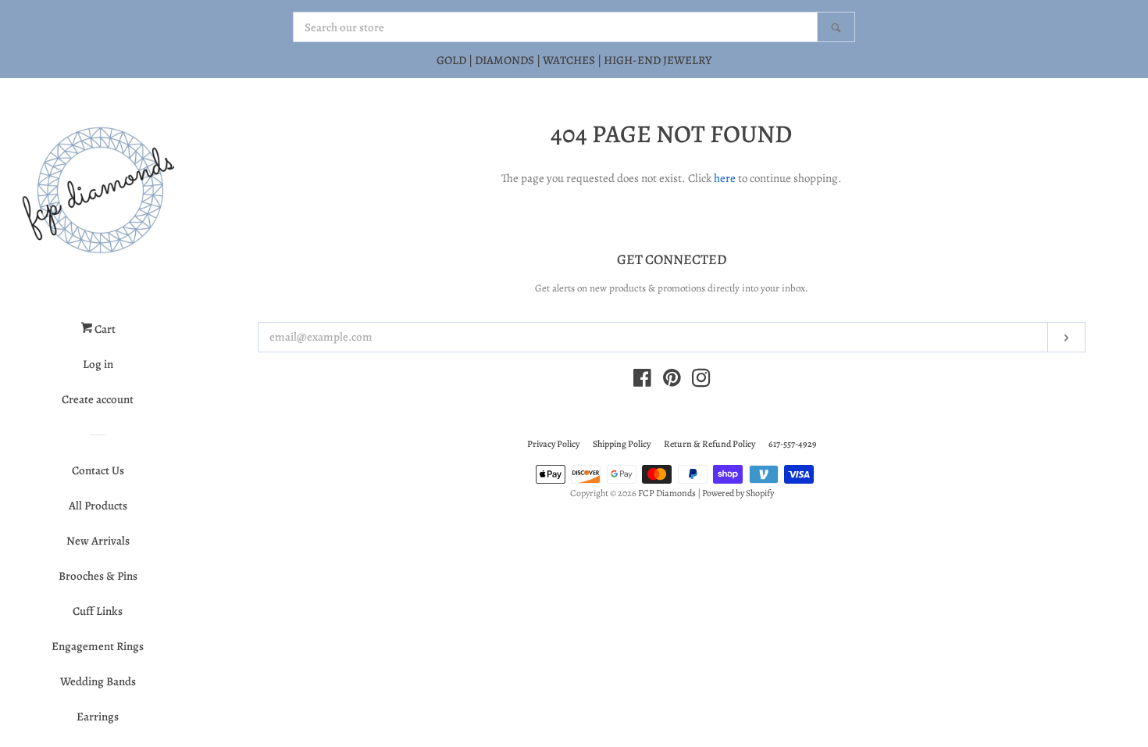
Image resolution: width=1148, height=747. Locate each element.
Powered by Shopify (738, 493)
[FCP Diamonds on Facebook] (642, 381)
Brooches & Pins (98, 576)
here (725, 178)
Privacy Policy (553, 444)
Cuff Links (98, 611)
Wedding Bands (98, 681)
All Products (98, 505)
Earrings (98, 716)
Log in (98, 364)
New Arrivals (98, 541)
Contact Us (98, 470)
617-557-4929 (792, 444)
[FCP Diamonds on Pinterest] (672, 381)
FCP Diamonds (667, 493)
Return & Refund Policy (709, 444)
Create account (98, 399)
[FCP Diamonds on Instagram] (701, 381)
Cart (104, 329)
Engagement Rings (98, 646)
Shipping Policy (622, 444)
